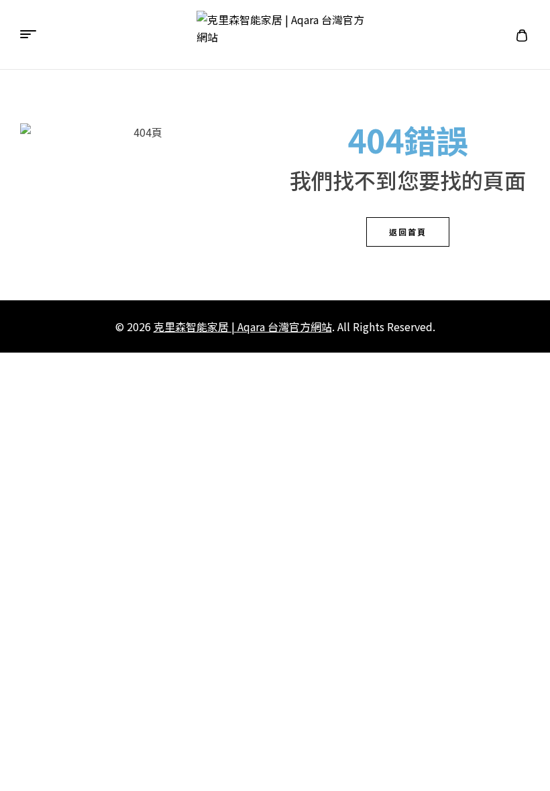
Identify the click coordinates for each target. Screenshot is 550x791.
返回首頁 (408, 231)
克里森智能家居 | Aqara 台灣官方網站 (243, 326)
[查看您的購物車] (522, 34)
